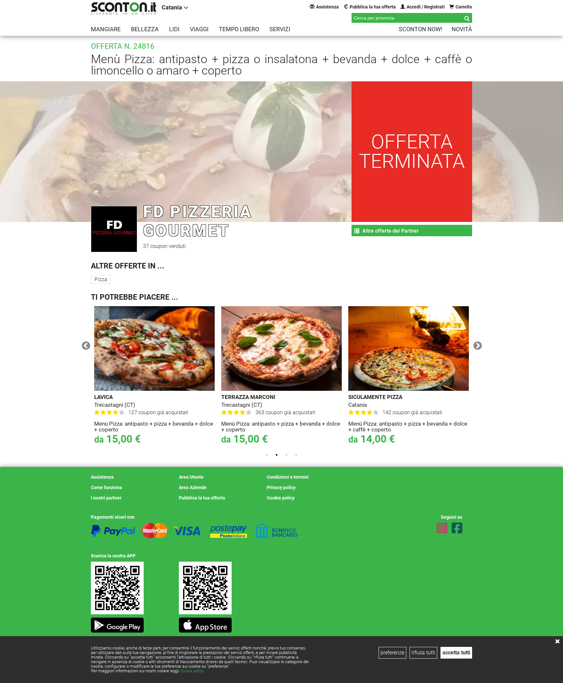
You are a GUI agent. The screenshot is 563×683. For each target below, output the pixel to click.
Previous (84, 344)
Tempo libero (239, 29)
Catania (172, 7)
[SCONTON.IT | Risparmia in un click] (123, 8)
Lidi (174, 29)
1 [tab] (267, 455)
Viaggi (199, 29)
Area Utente (191, 477)
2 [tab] (276, 455)
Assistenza (327, 6)
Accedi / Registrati (426, 6)
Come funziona (106, 487)
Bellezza (145, 29)
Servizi (279, 29)
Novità (462, 29)
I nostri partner (106, 497)
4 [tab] (296, 455)
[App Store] (205, 623)
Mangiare (106, 29)
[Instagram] (442, 528)
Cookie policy (192, 670)
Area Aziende (193, 487)
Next (476, 344)
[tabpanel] (154, 377)
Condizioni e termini (288, 477)
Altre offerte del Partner (390, 231)
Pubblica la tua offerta (373, 6)
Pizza (100, 279)
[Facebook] (457, 528)
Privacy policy (281, 487)
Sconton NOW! (420, 29)
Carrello (463, 6)
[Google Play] (117, 623)
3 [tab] (286, 455)
